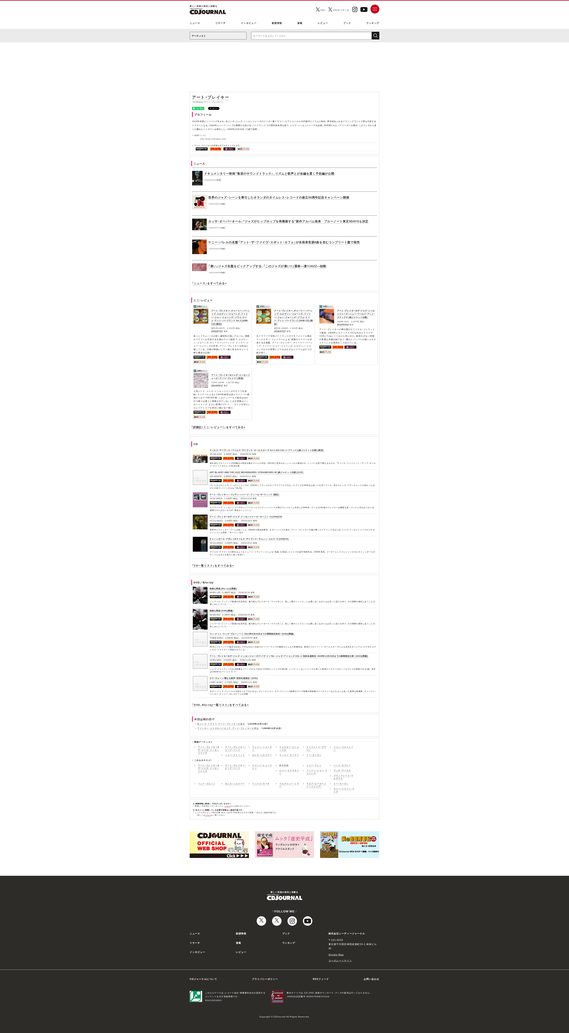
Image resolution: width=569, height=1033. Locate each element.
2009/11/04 (245, 659)
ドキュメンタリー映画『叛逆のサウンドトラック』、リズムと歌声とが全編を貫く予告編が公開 (269, 173)
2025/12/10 (246, 498)
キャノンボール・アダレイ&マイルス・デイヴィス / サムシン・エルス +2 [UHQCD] (249, 538)
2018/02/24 (244, 592)
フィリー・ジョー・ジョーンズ (316, 772)
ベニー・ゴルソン (206, 783)
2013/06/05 (247, 637)
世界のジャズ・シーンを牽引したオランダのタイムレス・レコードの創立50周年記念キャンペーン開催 (278, 197)
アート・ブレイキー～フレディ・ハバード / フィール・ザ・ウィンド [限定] (244, 494)
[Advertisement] (284, 68)
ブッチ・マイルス (342, 770)
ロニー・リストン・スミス (344, 790)
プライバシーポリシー (265, 979)
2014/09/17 (217, 385)
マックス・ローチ (261, 783)
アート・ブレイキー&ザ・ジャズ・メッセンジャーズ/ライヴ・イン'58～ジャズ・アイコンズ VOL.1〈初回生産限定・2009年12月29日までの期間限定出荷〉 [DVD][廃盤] (289, 655)
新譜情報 (277, 23)
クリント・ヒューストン (262, 767)
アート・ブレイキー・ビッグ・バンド (235, 748)
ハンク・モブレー (342, 765)
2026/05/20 (245, 454)
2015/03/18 (343, 324)
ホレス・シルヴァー (262, 754)
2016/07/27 (217, 331)
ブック (347, 23)
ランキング (372, 23)
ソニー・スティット (235, 754)
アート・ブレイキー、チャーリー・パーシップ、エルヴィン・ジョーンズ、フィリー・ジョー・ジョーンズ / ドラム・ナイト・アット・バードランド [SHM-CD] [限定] (293, 317)
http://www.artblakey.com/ (213, 139)
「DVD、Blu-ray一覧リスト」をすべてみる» (220, 705)
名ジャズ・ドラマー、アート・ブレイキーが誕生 (221, 723)
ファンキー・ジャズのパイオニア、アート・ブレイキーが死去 (228, 728)
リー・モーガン (314, 754)
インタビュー (249, 23)
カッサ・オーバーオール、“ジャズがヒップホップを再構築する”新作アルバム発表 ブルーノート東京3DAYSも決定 (288, 221)
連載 (299, 23)
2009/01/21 (246, 682)
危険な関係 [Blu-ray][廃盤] (223, 588)
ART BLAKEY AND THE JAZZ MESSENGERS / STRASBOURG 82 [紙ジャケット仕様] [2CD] (256, 472)
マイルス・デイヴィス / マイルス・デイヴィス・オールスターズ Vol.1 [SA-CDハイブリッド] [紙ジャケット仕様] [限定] (267, 450)
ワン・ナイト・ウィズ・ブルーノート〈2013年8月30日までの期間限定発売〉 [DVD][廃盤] (252, 633)
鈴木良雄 (284, 765)
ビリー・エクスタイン (289, 772)
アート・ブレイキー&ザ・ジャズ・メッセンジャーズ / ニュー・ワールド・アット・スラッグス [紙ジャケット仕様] (356, 314)
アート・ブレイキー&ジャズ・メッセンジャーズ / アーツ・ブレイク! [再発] (230, 376)
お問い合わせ (371, 979)
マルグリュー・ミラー (289, 785)
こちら (227, 806)
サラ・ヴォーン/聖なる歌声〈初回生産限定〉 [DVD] (234, 678)
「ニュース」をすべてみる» (209, 283)
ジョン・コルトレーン (343, 748)
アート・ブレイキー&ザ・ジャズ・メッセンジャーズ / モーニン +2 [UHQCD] (246, 516)
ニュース (195, 23)
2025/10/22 (246, 520)
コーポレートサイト (340, 960)
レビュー (323, 23)
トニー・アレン (314, 765)
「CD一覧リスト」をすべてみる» (213, 565)
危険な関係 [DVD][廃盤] (221, 610)
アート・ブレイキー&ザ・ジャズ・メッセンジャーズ (208, 749)
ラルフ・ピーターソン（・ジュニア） (316, 785)
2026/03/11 (245, 476)
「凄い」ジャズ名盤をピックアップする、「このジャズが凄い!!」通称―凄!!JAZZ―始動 (267, 266)
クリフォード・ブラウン (316, 748)
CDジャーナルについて (203, 979)
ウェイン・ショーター (262, 748)
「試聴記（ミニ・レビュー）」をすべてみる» (218, 427)
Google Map (336, 954)
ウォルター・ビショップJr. (289, 748)
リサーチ (220, 23)
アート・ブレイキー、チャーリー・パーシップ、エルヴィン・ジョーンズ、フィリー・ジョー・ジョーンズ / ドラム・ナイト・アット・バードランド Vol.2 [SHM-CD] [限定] (230, 317)
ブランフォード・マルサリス (343, 777)
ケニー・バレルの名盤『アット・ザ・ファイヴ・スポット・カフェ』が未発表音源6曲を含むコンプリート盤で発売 (284, 242)
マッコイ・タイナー (289, 754)
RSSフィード (321, 979)
